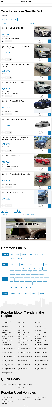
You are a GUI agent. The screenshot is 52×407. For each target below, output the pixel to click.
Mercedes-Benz (35, 272)
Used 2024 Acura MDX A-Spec (13, 83)
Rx (16, 279)
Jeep (28, 272)
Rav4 (12, 279)
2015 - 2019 (27, 293)
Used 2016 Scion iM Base (11, 156)
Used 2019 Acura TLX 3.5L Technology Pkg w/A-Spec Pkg (15, 47)
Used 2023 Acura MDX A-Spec (13, 192)
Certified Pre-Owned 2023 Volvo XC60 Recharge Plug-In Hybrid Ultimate (15, 138)
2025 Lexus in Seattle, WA (40, 333)
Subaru (30, 264)
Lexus (17, 264)
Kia (40, 268)
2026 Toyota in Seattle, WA (24, 329)
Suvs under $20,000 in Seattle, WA (9, 385)
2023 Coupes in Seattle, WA (41, 365)
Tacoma (16, 283)
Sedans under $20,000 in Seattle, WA (25, 386)
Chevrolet (12, 272)
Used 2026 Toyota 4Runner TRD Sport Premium (15, 65)
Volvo (46, 264)
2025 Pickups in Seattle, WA (7, 361)
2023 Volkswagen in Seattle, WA (25, 341)
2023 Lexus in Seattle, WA (23, 333)
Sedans (17, 254)
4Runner (46, 279)
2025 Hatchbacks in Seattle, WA (25, 357)
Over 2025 (20, 293)
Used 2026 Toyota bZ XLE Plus (13, 101)
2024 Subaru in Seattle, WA (41, 341)
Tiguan (16, 287)
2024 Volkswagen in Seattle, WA (42, 345)
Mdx (45, 283)
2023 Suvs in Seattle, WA (40, 322)
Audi (41, 264)
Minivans (42, 254)
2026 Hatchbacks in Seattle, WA (41, 361)
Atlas (21, 287)
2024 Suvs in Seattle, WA (23, 322)
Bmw (18, 272)
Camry (37, 279)
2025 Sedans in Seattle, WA (41, 337)
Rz (11, 287)
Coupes (36, 254)
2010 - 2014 (34, 293)
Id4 (11, 283)
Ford (23, 272)
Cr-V (34, 283)
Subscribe (49, 4)
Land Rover (18, 268)
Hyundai (24, 268)
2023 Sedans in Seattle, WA (7, 345)
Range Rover (28, 283)
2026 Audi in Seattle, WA (7, 373)
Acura (12, 268)
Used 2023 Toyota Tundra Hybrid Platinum (17, 174)
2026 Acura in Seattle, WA (40, 369)
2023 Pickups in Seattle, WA (41, 357)
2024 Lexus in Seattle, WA (40, 329)
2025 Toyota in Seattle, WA (24, 325)
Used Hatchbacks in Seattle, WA (41, 398)
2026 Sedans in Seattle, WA (41, 353)
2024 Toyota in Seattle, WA (7, 325)
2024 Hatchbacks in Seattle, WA (8, 357)
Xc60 (31, 287)
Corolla (21, 279)
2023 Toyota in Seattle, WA (24, 337)
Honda (36, 264)
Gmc (30, 268)
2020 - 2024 (13, 293)
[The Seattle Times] (26, 1)
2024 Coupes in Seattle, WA (24, 365)
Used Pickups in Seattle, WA (7, 402)
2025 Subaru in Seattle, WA (7, 337)
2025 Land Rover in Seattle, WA (25, 353)
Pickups (30, 254)
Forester (39, 283)
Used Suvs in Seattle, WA (7, 398)
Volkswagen (23, 264)
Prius (26, 287)
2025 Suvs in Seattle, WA (7, 322)
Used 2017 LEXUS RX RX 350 (13, 28)
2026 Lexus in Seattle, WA (40, 349)
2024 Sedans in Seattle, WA (41, 325)
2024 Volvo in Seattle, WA (7, 353)
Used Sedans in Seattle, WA (24, 398)
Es (41, 279)
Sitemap (26, 406)
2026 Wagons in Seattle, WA (24, 369)
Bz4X (22, 283)
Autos (2, 5)
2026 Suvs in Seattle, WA (7, 329)
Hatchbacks (24, 254)
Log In (45, 4)
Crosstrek (27, 279)
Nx (32, 279)
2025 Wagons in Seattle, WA (24, 361)
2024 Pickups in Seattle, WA (24, 349)
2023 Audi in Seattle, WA (7, 341)
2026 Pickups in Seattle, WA (7, 365)
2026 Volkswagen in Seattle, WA (8, 369)
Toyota (12, 264)
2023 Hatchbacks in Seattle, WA (8, 349)
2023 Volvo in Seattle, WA (23, 345)
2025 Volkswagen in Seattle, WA (8, 333)
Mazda (45, 268)
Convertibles (19, 258)
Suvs (12, 254)
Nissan (35, 268)
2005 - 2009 (42, 293)
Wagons (12, 258)
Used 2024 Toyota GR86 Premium (14, 119)
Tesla (41, 272)
